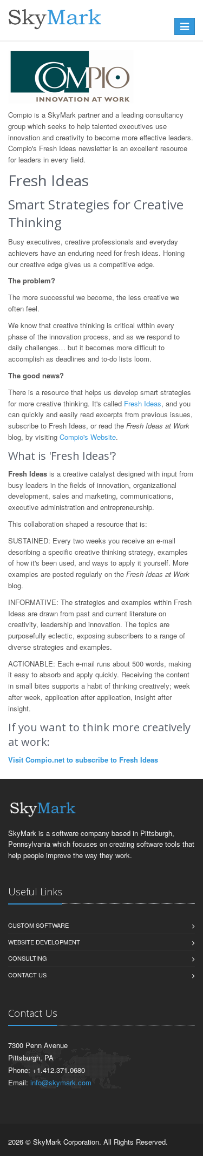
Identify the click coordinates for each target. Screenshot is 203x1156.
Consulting (27, 958)
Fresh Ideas (142, 403)
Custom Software (38, 925)
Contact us (27, 974)
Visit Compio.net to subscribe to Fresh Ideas (83, 759)
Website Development (44, 941)
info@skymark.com (60, 1082)
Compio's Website (88, 437)
